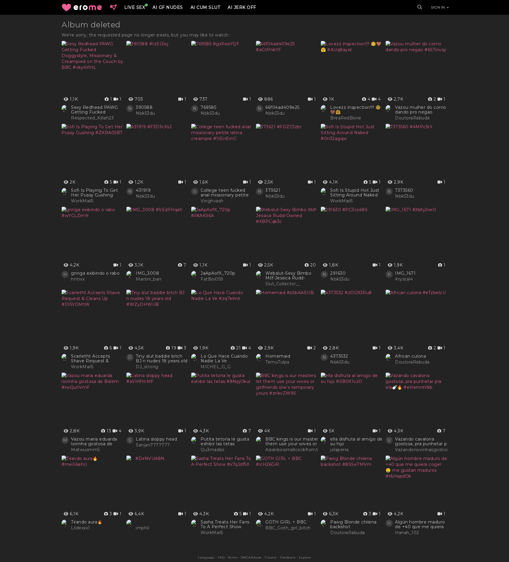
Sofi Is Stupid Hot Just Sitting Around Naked (354, 192)
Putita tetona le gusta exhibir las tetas (225, 441)
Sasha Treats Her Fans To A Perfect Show (225, 524)
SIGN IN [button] (438, 7)
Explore (305, 557)
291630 (338, 273)
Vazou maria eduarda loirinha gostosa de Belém (94, 441)
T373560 (404, 190)
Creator (271, 557)
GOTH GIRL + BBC (286, 522)
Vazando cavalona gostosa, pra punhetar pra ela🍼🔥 (423, 441)
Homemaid (277, 356)
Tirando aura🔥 (87, 522)
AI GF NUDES (168, 7)
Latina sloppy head (156, 439)
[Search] (420, 7)
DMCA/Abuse (251, 557)
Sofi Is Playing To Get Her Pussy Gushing (94, 192)
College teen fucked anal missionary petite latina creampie (225, 192)
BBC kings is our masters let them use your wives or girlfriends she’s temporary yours (302, 441)
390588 (144, 107)
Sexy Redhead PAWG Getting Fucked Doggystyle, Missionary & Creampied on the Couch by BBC (96, 109)
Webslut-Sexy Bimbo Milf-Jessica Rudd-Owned (288, 275)
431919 (143, 190)
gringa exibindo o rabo (95, 273)
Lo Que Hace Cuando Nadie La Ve (224, 358)
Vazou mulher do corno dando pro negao (420, 109)
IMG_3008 (147, 273)
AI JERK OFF (242, 7)
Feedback (287, 557)
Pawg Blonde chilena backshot (353, 524)
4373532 (339, 356)
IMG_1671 (405, 273)
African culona (410, 356)
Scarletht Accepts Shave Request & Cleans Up (90, 358)
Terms (232, 557)
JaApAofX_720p (218, 273)
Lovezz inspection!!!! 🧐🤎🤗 (355, 109)
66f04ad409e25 (282, 107)
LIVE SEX (134, 7)
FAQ (221, 557)
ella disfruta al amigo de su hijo (356, 441)
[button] (113, 7)
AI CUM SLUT (205, 7)
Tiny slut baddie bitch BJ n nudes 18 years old (162, 358)
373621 (272, 190)
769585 (208, 107)
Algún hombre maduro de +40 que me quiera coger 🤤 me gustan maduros (420, 524)
